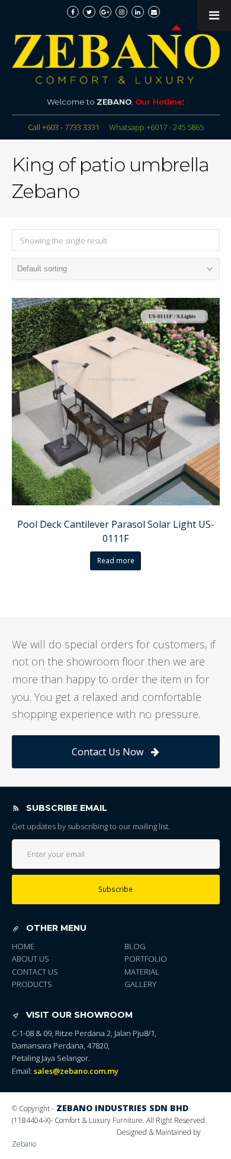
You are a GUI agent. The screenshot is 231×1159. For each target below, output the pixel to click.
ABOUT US (30, 958)
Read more (115, 561)
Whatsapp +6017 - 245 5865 (156, 127)
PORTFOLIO (145, 958)
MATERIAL (141, 971)
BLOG (135, 946)
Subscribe (115, 889)
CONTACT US (35, 971)
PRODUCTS (32, 984)
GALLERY (140, 984)
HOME (23, 946)
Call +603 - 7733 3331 (64, 127)
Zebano (24, 1144)
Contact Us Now (107, 751)
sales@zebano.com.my (76, 1071)
